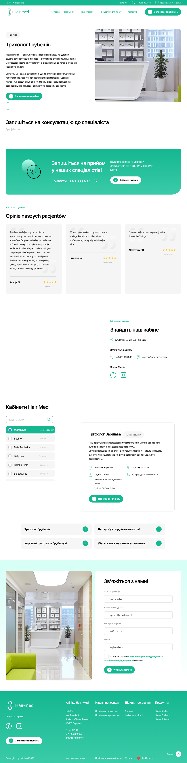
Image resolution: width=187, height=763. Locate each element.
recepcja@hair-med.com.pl (170, 3)
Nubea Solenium (162, 719)
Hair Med (68, 11)
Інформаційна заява (75, 758)
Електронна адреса (113, 607)
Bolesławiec (31, 473)
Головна (55, 11)
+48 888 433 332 (143, 3)
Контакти (132, 11)
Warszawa (34, 429)
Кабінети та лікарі (133, 715)
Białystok (30, 456)
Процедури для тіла (110, 11)
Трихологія (86, 11)
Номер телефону (112, 623)
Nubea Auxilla (161, 711)
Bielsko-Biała (31, 464)
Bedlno (30, 438)
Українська (19, 3)
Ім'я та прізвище (112, 591)
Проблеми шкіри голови (107, 715)
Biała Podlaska (30, 447)
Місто (107, 639)
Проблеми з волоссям (106, 711)
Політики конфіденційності (119, 660)
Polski (8, 3)
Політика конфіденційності (108, 758)
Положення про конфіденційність (145, 656)
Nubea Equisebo (162, 715)
